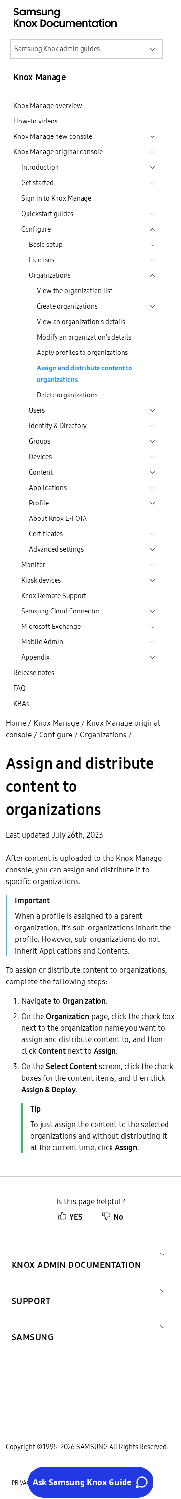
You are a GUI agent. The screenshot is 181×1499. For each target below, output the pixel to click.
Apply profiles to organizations (82, 352)
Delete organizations (67, 395)
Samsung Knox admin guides (57, 49)
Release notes (34, 673)
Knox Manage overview (48, 105)
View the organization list (74, 291)
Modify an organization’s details (84, 337)
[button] (76, 1253)
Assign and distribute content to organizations (84, 373)
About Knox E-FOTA (58, 518)
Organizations (103, 734)
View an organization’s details (81, 322)
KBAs (21, 704)
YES (76, 1217)
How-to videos (35, 121)
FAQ (20, 688)
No (118, 1217)
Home (16, 723)
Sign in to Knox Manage (56, 198)
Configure (55, 734)
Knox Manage (56, 723)
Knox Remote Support (53, 595)
